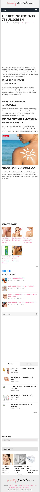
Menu (5, 10)
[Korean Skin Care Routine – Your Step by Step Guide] (20, 459)
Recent (29, 364)
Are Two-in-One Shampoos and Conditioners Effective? (6, 260)
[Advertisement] (20, 45)
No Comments (30, 23)
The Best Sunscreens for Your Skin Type (27, 240)
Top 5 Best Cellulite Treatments (15, 259)
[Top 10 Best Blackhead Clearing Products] (7, 459)
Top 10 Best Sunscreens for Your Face (6, 240)
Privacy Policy (26, 490)
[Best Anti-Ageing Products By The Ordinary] (32, 459)
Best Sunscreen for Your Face (16, 239)
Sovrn (37, 266)
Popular (10, 364)
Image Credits (13, 490)
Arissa (3, 23)
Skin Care (22, 23)
